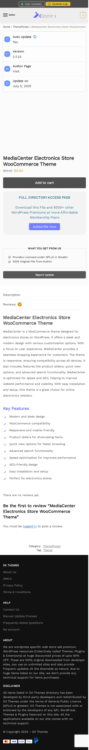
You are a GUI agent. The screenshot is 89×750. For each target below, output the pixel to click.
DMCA (7, 578)
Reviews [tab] (11, 304)
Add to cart (44, 183)
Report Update (44, 274)
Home (6, 26)
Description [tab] (11, 295)
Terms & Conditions (17, 592)
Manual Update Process (20, 616)
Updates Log (59, 3)
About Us (9, 572)
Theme (48, 550)
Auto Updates (33, 3)
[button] (82, 15)
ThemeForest (21, 26)
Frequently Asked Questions (23, 622)
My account (11, 629)
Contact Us (11, 609)
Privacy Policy (13, 585)
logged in (30, 526)
